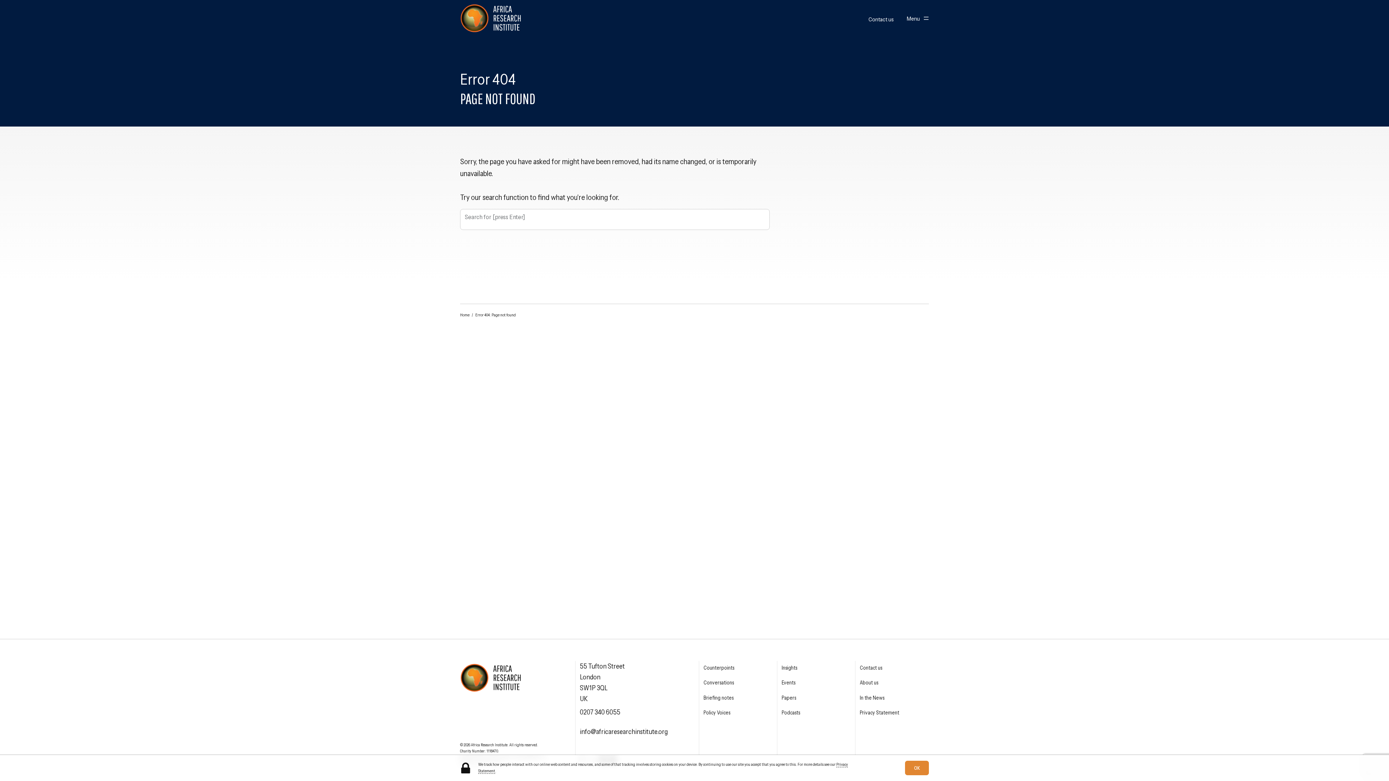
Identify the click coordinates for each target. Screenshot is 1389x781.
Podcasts (791, 712)
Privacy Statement (879, 712)
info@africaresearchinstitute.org (624, 731)
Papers (789, 698)
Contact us (881, 19)
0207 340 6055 (600, 712)
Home (465, 314)
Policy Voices (717, 712)
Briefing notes (719, 698)
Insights (789, 668)
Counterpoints (719, 668)
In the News (872, 698)
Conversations (719, 682)
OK (917, 768)
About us (869, 682)
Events (788, 682)
